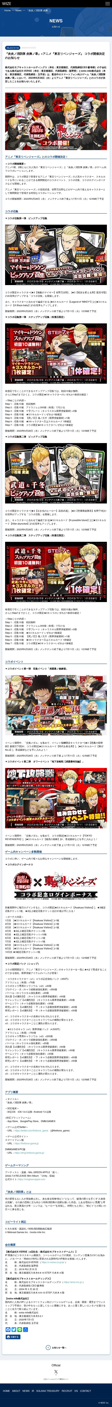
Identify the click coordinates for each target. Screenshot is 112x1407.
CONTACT (85, 1391)
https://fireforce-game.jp (27, 1143)
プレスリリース (13, 48)
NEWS (26, 1391)
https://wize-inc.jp (73, 1282)
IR (33, 1391)
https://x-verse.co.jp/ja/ (53, 1262)
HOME (6, 1391)
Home (7, 10)
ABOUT (16, 1391)
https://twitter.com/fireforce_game (31, 1130)
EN (76, 1391)
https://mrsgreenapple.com (31, 1179)
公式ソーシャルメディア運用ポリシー (56, 1379)
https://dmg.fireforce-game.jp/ (29, 1152)
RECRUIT (67, 1391)
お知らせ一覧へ (59, 1347)
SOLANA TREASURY (48, 1391)
